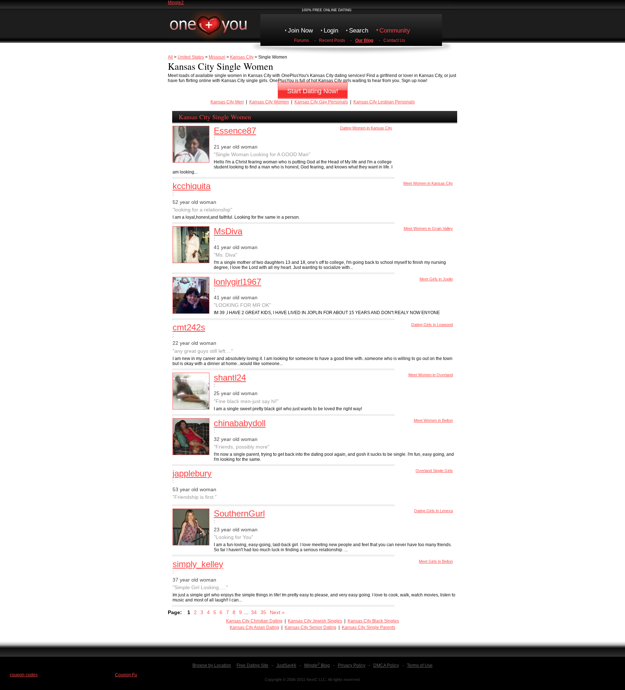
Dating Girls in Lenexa (433, 511)
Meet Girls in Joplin (436, 279)
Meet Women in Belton (433, 420)
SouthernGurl (239, 513)
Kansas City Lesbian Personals (384, 101)
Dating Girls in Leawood (432, 324)
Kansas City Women (269, 101)
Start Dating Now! (312, 91)
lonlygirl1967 (237, 282)
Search (358, 30)
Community (394, 30)
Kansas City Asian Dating (254, 627)
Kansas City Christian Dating (254, 620)
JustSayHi (286, 665)
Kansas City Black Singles (373, 620)
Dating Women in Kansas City (366, 128)
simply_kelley (198, 564)
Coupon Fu (126, 674)
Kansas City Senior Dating (310, 627)
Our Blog (364, 40)
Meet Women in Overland (430, 375)
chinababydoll (239, 423)
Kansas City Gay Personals (321, 101)
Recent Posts (332, 40)
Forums (301, 40)
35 (263, 612)
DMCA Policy (386, 665)
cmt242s (189, 327)
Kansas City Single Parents (368, 627)
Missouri (217, 57)
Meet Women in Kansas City (428, 183)
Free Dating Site (252, 665)
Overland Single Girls (434, 470)
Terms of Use (420, 665)
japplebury (192, 473)
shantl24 (230, 377)
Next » (277, 612)
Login (331, 30)
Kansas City (242, 57)
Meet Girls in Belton (436, 561)
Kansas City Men (227, 101)
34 (254, 612)
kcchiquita (192, 186)
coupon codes (24, 674)
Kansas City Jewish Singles (315, 620)
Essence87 (235, 131)
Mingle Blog (317, 665)
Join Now (300, 30)
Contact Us (394, 40)
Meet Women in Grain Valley (428, 228)
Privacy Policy (351, 665)
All (170, 57)
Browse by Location (211, 665)
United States (191, 57)
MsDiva (228, 231)
